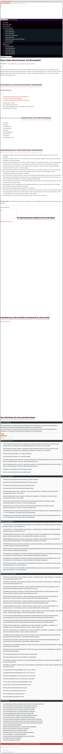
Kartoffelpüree (58, 201)
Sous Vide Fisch (9, 46)
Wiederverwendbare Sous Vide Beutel (15, 39)
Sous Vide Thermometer (12, 35)
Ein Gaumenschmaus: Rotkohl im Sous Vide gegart (36, 218)
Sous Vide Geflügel (10, 52)
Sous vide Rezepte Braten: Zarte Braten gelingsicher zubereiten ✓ (19, 711)
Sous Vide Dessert (10, 53)
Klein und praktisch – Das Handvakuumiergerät (14, 734)
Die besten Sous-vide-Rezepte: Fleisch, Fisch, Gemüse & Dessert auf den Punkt (23, 721)
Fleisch (56, 69)
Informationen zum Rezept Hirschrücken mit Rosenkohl (16, 96)
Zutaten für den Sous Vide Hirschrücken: (13, 98)
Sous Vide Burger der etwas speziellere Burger (17, 417)
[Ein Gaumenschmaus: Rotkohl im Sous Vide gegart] (8, 217)
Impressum (5, 750)
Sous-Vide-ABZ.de (12, 19)
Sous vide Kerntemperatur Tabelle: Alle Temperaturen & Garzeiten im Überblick (22, 722)
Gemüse (7, 171)
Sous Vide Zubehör (8, 28)
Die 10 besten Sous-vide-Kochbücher (12, 738)
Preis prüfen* (4, 435)
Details (2, 434)
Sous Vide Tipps (7, 24)
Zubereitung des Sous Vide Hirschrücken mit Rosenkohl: (16, 100)
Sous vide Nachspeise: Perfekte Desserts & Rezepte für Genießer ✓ (20, 707)
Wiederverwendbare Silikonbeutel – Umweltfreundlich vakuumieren (19, 726)
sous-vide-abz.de (4, 744)
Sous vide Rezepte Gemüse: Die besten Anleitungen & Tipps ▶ (18, 709)
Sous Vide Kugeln (10, 33)
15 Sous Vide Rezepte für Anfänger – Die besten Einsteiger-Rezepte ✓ (20, 715)
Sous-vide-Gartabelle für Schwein (11, 740)
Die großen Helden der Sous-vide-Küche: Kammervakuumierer (18, 732)
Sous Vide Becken (10, 31)
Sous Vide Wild (30, 63)
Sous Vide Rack (9, 40)
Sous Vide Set (6, 26)
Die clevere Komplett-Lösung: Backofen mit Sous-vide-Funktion (18, 736)
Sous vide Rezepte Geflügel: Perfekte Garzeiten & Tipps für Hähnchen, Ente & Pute (23, 704)
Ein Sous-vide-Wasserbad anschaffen (12, 724)
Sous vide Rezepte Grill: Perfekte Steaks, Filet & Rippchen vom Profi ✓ (20, 705)
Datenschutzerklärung (8, 752)
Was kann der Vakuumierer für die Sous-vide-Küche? (16, 728)
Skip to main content (5, 1)
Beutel (52, 175)
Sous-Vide (5, 22)
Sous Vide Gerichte (8, 42)
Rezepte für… (6, 44)
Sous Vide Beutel (10, 37)
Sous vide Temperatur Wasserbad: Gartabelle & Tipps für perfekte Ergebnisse (22, 719)
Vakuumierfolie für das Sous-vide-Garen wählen (15, 730)
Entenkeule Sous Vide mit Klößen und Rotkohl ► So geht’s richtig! (25, 317)
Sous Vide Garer (10, 30)
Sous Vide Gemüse (10, 48)
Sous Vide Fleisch (10, 50)
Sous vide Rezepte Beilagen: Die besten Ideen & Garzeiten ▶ (18, 713)
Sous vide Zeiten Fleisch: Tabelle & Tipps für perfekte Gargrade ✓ (19, 717)
